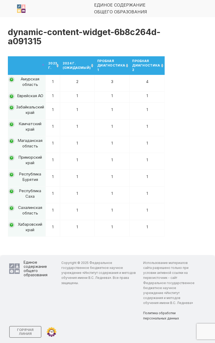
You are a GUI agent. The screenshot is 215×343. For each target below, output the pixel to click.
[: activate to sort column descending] (27, 65)
